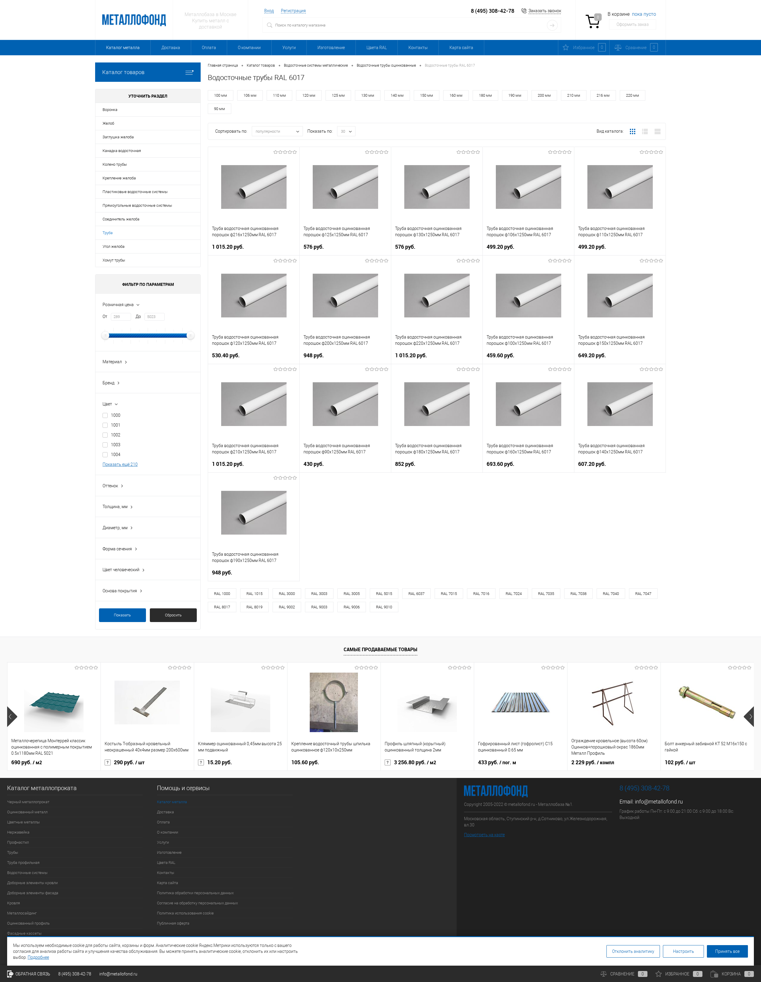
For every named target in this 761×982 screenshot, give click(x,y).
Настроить (683, 951)
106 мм (250, 95)
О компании (249, 47)
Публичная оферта (173, 923)
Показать (122, 615)
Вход (269, 10)
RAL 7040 (611, 593)
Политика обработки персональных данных (195, 893)
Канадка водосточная (122, 150)
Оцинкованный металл (27, 812)
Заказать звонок (545, 10)
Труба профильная (23, 862)
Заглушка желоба (118, 137)
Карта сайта (461, 47)
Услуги (289, 47)
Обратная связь (32, 974)
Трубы (12, 852)
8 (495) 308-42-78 (492, 11)
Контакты (418, 47)
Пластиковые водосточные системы (135, 191)
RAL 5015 (384, 593)
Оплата (209, 47)
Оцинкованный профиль (28, 923)
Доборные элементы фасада (32, 893)
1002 (115, 435)
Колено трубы (115, 164)
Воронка (110, 109)
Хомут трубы (114, 260)
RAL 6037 (416, 593)
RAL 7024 (514, 593)
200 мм (544, 95)
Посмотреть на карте (484, 834)
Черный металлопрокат (28, 802)
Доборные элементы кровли (32, 883)
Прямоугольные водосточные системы (137, 205)
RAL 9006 (352, 607)
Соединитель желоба (121, 219)
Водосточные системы (27, 872)
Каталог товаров (123, 72)
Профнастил (18, 842)
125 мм (338, 95)
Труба (108, 233)
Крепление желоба (119, 178)
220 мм (632, 95)
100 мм (220, 95)
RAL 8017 (222, 607)
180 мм (485, 95)
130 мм (367, 95)
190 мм (514, 95)
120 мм (308, 95)
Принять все (727, 951)
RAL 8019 (254, 607)
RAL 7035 (546, 593)
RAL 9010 (384, 607)
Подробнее (38, 957)
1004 (115, 454)
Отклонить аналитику (633, 951)
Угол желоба (114, 246)
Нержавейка (18, 832)
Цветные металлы (23, 822)
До (138, 316)
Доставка (170, 47)
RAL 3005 (352, 593)
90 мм (219, 108)
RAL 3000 (287, 593)
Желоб (108, 123)
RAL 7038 (578, 593)
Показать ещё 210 (120, 464)
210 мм (573, 95)
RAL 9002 (287, 607)
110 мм (279, 95)
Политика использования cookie (185, 913)
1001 (115, 425)
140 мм (397, 95)
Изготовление (331, 47)
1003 (115, 444)
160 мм (456, 95)
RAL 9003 (319, 607)
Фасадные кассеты (24, 933)
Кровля (13, 903)
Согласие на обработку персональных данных (197, 903)
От (105, 316)
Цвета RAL (377, 47)
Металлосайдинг (22, 913)
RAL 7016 (481, 593)
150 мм (426, 95)
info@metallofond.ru (659, 801)
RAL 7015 (449, 593)
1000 (115, 415)
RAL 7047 (643, 593)
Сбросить (173, 615)
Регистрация (293, 10)
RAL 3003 (319, 593)
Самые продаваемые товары (380, 649)
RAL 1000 (222, 593)
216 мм (603, 95)
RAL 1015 (254, 593)
